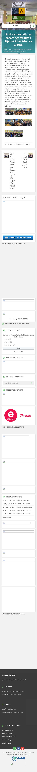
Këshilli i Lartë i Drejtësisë (8, 736)
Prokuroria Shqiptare (7, 740)
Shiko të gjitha (7, 517)
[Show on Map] (33, 26)
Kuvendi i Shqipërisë (7, 730)
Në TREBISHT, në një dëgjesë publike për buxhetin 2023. (24, 161)
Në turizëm (9, 339)
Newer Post (11, 154)
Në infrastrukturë (10, 345)
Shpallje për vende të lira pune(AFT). (13, 504)
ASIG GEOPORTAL (23, 319)
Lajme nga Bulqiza (24, 144)
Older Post (25, 154)
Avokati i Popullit (6, 743)
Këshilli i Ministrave (7, 733)
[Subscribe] (31, 383)
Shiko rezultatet (18, 352)
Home (5, 49)
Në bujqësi (9, 342)
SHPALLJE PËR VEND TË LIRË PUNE (13, 500)
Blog (10, 49)
